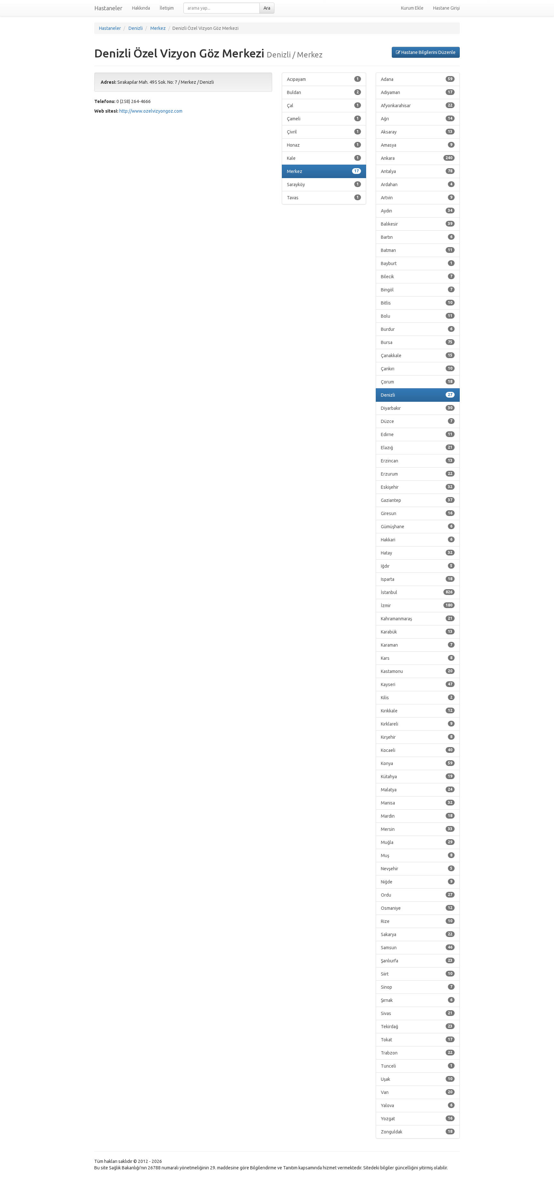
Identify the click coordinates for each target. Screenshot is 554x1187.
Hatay (417, 552)
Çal (323, 105)
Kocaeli (417, 750)
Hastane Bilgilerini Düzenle (428, 52)
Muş (417, 855)
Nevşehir (417, 868)
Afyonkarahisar (417, 105)
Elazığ (417, 447)
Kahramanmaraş (417, 618)
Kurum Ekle (412, 8)
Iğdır (417, 566)
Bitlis (417, 302)
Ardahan (417, 184)
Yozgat (417, 1118)
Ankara (417, 158)
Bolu (417, 316)
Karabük (417, 631)
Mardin (417, 816)
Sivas (417, 1013)
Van (417, 1092)
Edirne (417, 434)
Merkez (323, 171)
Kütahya (417, 776)
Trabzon (417, 1052)
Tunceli (417, 1066)
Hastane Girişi (446, 8)
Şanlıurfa (417, 960)
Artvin (417, 197)
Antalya (417, 171)
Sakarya (417, 934)
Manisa (417, 802)
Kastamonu (417, 671)
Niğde (417, 881)
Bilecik (417, 276)
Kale (323, 158)
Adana (417, 79)
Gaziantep (417, 500)
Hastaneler (108, 8)
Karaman (417, 645)
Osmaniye (417, 908)
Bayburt (417, 263)
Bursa (417, 342)
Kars (417, 658)
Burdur (417, 329)
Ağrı (417, 118)
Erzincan (417, 460)
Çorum (417, 381)
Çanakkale (417, 355)
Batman (417, 250)
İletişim (167, 8)
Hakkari (417, 539)
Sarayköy (323, 184)
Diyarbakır (417, 408)
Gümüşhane (417, 526)
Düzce (417, 421)
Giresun (417, 513)
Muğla (417, 842)
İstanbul (417, 592)
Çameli (323, 118)
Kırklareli (417, 724)
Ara (267, 8)
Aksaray (417, 131)
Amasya (417, 145)
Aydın (417, 210)
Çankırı (417, 368)
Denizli (417, 395)
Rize (417, 921)
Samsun (417, 947)
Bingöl (417, 289)
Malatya (417, 789)
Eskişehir (417, 487)
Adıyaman (417, 92)
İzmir (417, 605)
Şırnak (417, 1000)
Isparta (417, 579)
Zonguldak (417, 1131)
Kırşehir (417, 737)
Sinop (417, 987)
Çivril (323, 131)
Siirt (417, 973)
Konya (417, 763)
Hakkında (141, 8)
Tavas (323, 197)
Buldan (323, 92)
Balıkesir (417, 224)
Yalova (417, 1105)
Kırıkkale (417, 710)
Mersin (417, 829)
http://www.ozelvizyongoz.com (150, 111)
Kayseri (417, 684)
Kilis (417, 697)
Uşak (417, 1079)
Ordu (417, 895)
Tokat (417, 1039)
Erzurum (417, 474)
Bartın (417, 237)
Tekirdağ (417, 1026)
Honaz (323, 145)
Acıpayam (323, 79)
